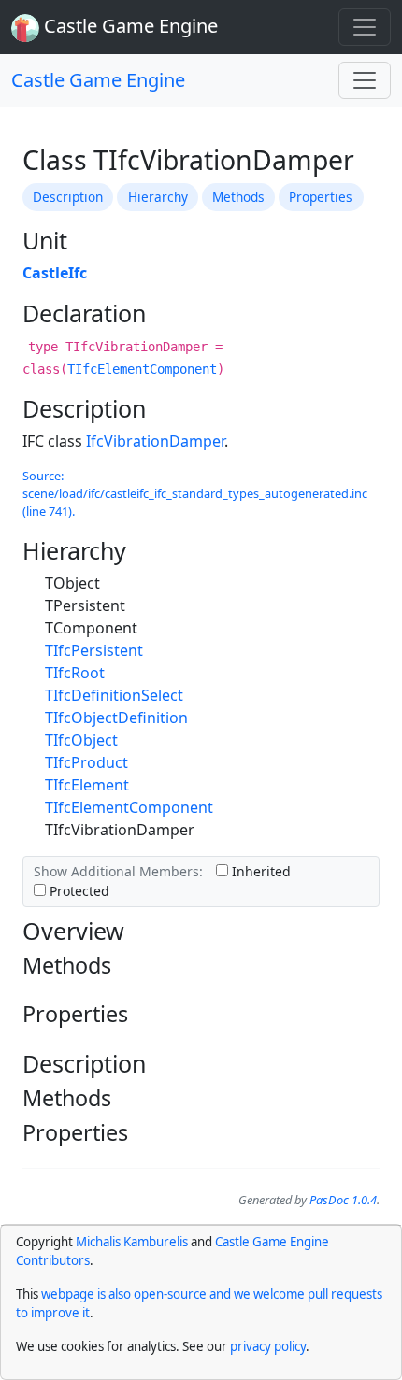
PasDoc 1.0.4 (343, 1199)
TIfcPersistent (94, 650)
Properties (320, 197)
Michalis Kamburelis (132, 1241)
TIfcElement (87, 785)
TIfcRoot (75, 672)
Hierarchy (158, 197)
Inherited (259, 871)
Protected (77, 891)
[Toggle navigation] (364, 27)
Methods (238, 197)
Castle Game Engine (98, 79)
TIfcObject (81, 740)
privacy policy (268, 1346)
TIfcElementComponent (142, 369)
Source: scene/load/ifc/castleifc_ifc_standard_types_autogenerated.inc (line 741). (194, 493)
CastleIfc (54, 273)
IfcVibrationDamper (155, 441)
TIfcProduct (86, 762)
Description (68, 197)
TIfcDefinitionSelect (114, 695)
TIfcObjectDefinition (116, 717)
